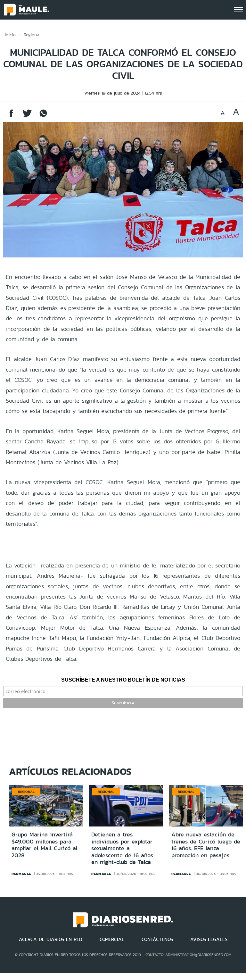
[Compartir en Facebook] (11, 116)
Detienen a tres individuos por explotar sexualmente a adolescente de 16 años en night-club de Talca (122, 848)
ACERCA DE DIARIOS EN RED (50, 939)
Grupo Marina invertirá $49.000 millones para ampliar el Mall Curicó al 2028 (45, 845)
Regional (32, 34)
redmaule (21, 873)
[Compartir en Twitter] (27, 116)
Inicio (10, 34)
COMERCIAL (112, 939)
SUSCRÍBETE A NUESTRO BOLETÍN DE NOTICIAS (123, 680)
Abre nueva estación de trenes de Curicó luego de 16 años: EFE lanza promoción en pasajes (205, 845)
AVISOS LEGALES (208, 939)
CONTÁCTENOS (157, 939)
